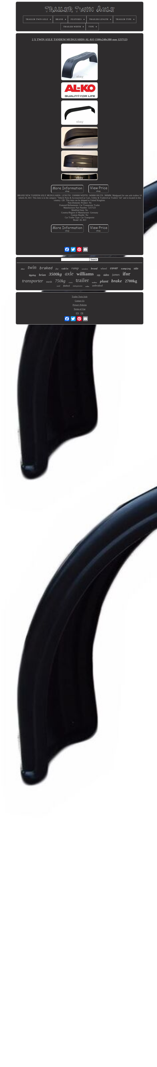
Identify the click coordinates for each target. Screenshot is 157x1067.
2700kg (131, 281)
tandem (85, 269)
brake (116, 280)
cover (114, 268)
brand (94, 268)
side (136, 268)
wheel (104, 268)
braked (46, 268)
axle (69, 273)
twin (32, 267)
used (58, 286)
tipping (32, 275)
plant (104, 281)
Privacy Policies (80, 305)
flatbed (66, 285)
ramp (75, 268)
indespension (77, 286)
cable (64, 269)
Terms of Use (79, 309)
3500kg (55, 274)
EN (77, 313)
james (116, 274)
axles (87, 286)
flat (57, 269)
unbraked (97, 285)
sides (106, 274)
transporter (32, 280)
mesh (49, 281)
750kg (60, 281)
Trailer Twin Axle (79, 297)
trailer (82, 280)
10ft (98, 275)
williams (85, 273)
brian (42, 274)
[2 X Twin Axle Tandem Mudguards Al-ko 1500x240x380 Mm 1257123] (79, 62)
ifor (126, 273)
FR (82, 313)
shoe (23, 269)
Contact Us (79, 301)
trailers (94, 282)
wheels (71, 282)
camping (126, 269)
